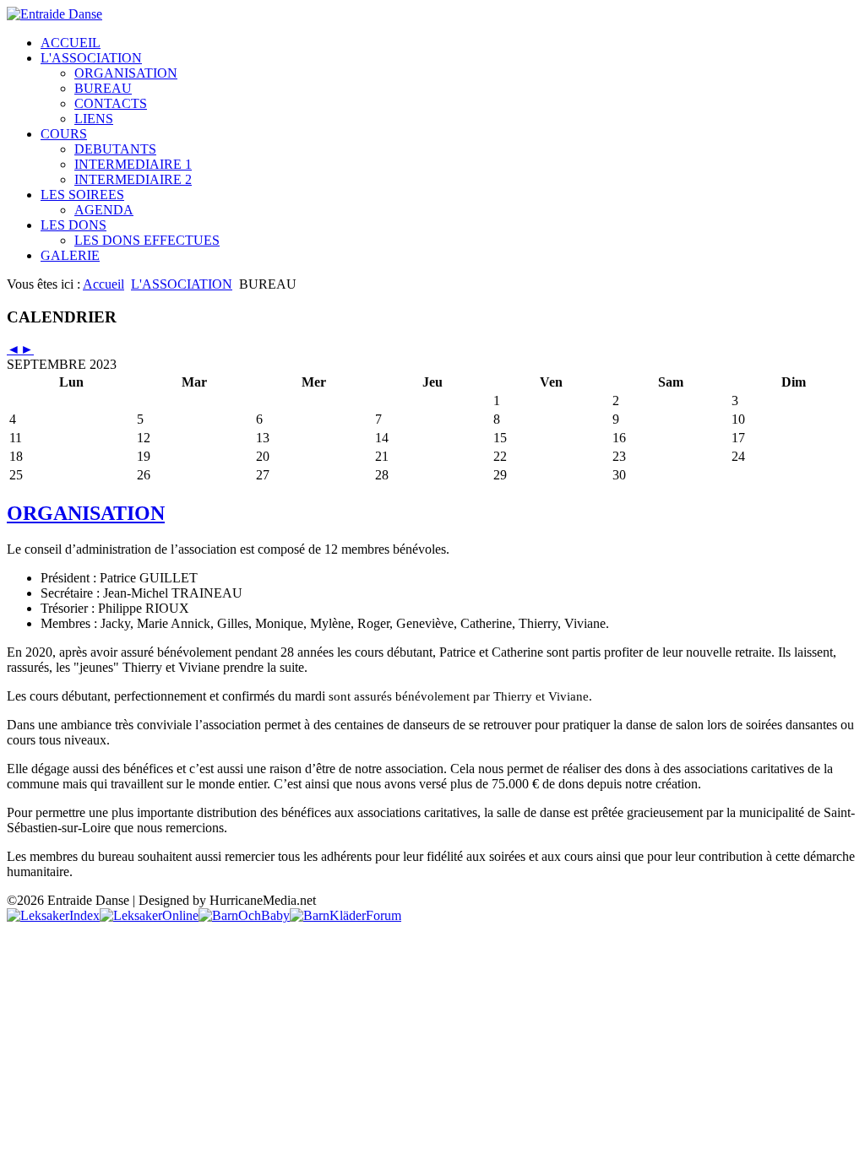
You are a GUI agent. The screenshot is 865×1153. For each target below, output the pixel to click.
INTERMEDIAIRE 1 (133, 164)
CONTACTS (110, 103)
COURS (64, 134)
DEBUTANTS (115, 149)
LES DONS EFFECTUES (147, 240)
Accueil (103, 284)
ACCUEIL (71, 42)
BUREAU (103, 88)
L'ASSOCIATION (91, 58)
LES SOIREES (82, 194)
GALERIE (70, 255)
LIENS (93, 118)
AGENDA (103, 210)
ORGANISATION (125, 73)
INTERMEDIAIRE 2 (133, 179)
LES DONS (73, 225)
